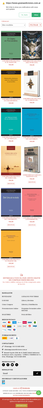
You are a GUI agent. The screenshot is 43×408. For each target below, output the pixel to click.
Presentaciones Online (10, 308)
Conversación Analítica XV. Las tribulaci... (11, 138)
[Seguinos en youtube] (12, 364)
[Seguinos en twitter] (16, 364)
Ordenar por (5, 21)
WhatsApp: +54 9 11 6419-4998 (14, 346)
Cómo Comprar (7, 304)
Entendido (21, 405)
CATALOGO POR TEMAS (30, 296)
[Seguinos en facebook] (7, 364)
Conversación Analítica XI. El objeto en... (11, 61)
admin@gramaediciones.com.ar (15, 349)
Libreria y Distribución (30, 304)
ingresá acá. (36, 393)
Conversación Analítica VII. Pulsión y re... (11, 260)
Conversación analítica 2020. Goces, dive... (32, 61)
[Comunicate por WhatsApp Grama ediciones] (38, 393)
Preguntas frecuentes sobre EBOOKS (31, 309)
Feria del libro (26, 314)
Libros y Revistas (28, 300)
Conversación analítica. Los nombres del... (32, 218)
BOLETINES (6, 314)
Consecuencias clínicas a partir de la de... (32, 175)
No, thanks (25, 15)
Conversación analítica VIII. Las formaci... (32, 138)
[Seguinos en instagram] (3, 364)
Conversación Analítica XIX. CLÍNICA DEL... (11, 177)
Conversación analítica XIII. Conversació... (11, 218)
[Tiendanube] (21, 388)
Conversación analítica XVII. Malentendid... (11, 100)
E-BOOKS (5, 300)
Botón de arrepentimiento (21, 395)
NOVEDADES (6, 296)
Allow (36, 15)
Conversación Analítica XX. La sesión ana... (32, 99)
